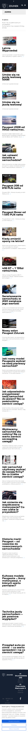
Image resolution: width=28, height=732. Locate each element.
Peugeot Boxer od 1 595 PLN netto (14, 213)
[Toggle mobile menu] (25, 5)
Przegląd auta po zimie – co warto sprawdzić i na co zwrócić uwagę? (13, 649)
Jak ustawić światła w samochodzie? (12, 157)
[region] (14, 718)
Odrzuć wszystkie (14, 729)
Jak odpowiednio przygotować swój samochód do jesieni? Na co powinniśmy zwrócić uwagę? (13, 397)
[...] (23, 56)
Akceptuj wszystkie (14, 721)
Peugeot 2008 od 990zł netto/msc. (13, 128)
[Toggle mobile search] (22, 5)
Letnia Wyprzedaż (9, 49)
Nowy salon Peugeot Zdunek (13, 331)
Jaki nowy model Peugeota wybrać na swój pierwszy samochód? (13, 362)
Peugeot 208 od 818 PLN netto (12, 186)
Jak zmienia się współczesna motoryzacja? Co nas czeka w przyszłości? (13, 507)
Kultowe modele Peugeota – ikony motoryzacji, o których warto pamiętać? (13, 580)
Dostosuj (14, 725)
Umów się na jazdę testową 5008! (11, 77)
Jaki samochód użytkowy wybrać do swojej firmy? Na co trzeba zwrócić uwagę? (14, 472)
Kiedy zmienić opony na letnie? (13, 240)
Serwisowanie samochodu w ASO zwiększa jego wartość (11, 300)
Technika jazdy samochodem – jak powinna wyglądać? (12, 616)
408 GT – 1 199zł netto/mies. (12, 269)
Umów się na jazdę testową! (12, 103)
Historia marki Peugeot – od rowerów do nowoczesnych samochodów (12, 544)
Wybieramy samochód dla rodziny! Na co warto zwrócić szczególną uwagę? (11, 435)
